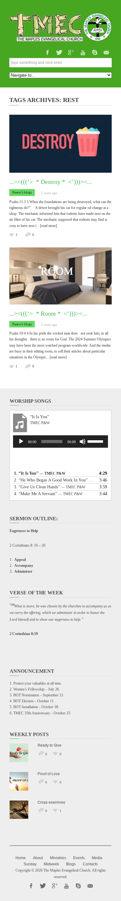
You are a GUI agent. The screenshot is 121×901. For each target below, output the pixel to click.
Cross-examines (51, 802)
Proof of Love (49, 773)
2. (54, 480)
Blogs (71, 864)
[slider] (96, 440)
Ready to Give (49, 745)
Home (21, 858)
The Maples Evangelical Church (66, 870)
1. (39, 473)
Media (97, 858)
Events (79, 858)
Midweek (51, 864)
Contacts (90, 864)
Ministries (58, 858)
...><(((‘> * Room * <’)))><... (48, 313)
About (38, 858)
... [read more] (46, 226)
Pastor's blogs (22, 192)
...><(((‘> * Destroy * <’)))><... (50, 181)
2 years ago (49, 193)
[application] (60, 441)
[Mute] (82, 441)
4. (48, 493)
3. (49, 487)
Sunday (30, 864)
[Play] (21, 441)
